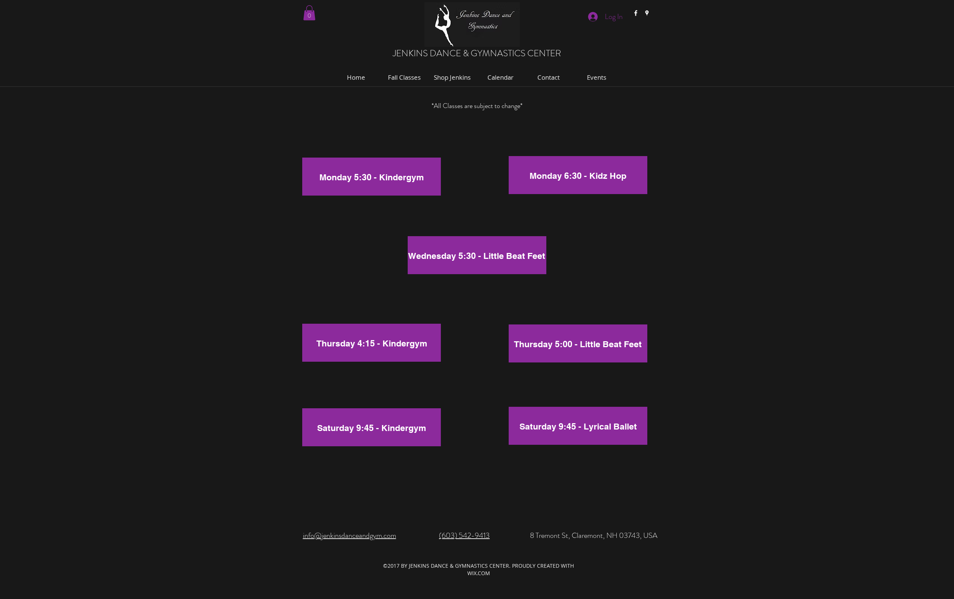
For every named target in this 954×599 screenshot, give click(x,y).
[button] (309, 12)
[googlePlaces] (647, 13)
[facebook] (635, 13)
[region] (371, 179)
